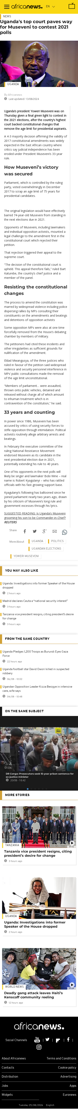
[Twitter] (48, 1040)
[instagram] (39, 1046)
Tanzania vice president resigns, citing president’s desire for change (38, 853)
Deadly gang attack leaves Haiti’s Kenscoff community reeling (33, 995)
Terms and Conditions (61, 1058)
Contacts (8, 1067)
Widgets (7, 1095)
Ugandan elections (46, 548)
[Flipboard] (58, 1040)
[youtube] (37, 1040)
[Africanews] (26, 7)
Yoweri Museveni (26, 556)
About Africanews (14, 1058)
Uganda (13, 84)
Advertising (68, 1076)
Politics (57, 541)
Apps (72, 1086)
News (7, 16)
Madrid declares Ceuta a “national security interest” (35, 601)
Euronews (69, 1095)
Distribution (10, 1076)
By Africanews (13, 95)
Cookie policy (67, 1067)
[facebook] (68, 1040)
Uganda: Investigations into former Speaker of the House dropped (35, 924)
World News (14, 987)
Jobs (5, 1086)
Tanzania (12, 845)
